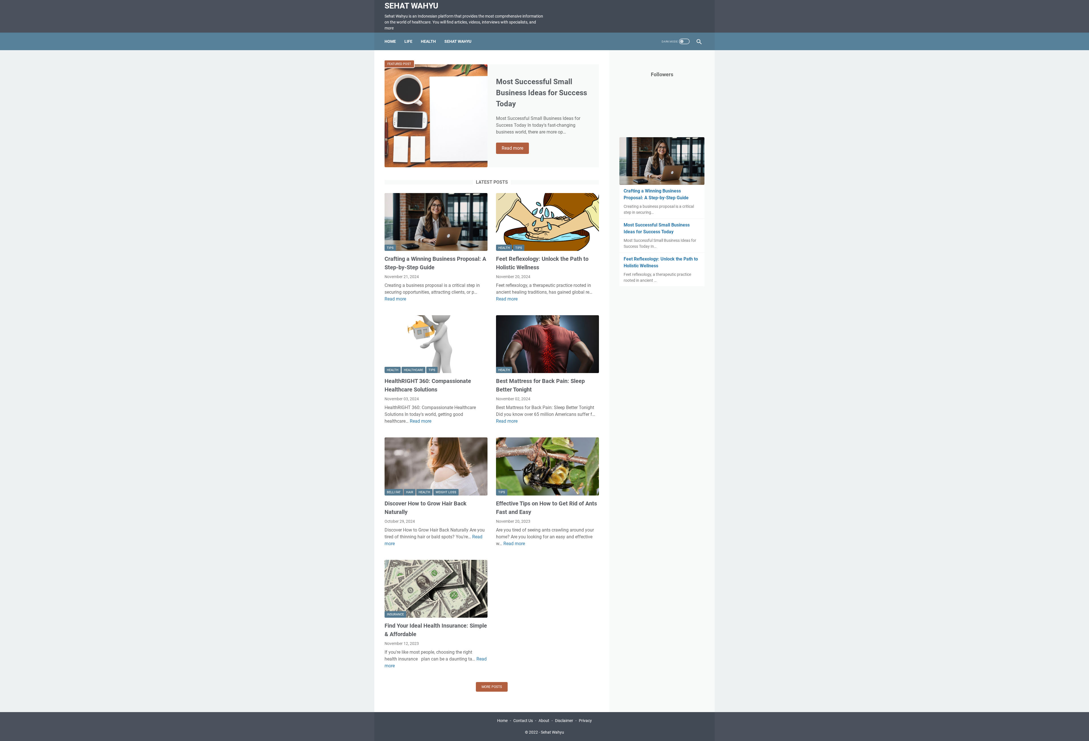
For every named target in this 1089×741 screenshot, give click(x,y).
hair (409, 492)
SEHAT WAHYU (457, 41)
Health (504, 248)
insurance (395, 614)
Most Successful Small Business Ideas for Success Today (541, 92)
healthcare (413, 370)
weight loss (446, 492)
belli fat (394, 492)
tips (390, 248)
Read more (515, 148)
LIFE (408, 41)
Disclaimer (564, 720)
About (544, 720)
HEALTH (428, 41)
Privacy (585, 720)
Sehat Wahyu (411, 5)
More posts (492, 687)
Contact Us (523, 720)
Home (390, 41)
